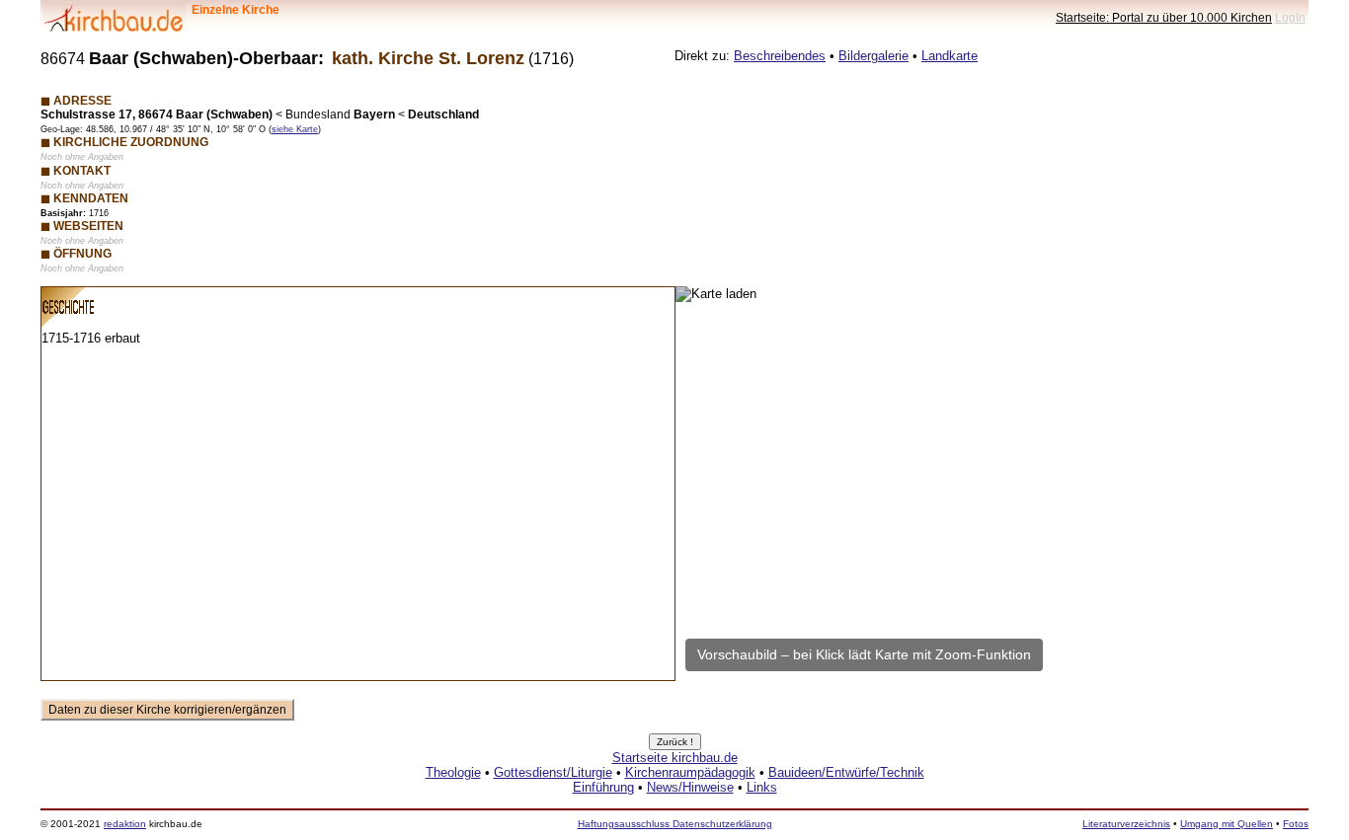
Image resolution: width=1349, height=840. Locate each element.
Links (762, 787)
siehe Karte (295, 129)
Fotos (1296, 823)
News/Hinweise (690, 787)
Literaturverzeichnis (1126, 823)
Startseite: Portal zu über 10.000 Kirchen (1164, 17)
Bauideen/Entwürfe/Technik (846, 772)
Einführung (603, 787)
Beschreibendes (780, 55)
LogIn (1290, 17)
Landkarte (949, 55)
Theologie (453, 772)
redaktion (125, 823)
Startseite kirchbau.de (675, 757)
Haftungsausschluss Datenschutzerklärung (675, 823)
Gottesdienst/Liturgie (553, 772)
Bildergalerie (873, 55)
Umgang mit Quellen (1226, 823)
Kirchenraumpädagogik (690, 772)
